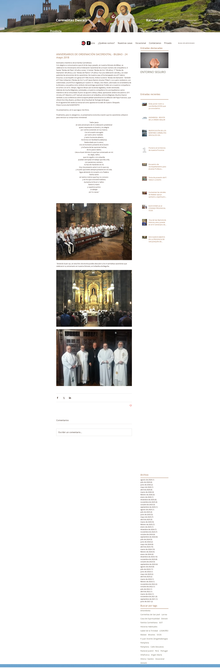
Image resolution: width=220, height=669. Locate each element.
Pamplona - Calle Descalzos (152, 647)
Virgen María (156, 655)
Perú (157, 651)
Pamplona (144, 642)
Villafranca (144, 655)
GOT (161, 622)
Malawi (143, 634)
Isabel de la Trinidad (149, 630)
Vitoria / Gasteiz (147, 659)
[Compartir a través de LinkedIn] (70, 398)
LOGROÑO (163, 630)
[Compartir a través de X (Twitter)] (64, 398)
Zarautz (143, 663)
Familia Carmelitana (148, 622)
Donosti (164, 618)
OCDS (159, 634)
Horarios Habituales (148, 626)
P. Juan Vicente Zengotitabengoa (154, 639)
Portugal (164, 651)
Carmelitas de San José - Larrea (153, 614)
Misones (151, 634)
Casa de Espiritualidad (150, 618)
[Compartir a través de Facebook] (57, 398)
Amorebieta (145, 610)
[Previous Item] (144, 60)
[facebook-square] (89, 43)
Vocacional (159, 659)
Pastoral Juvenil (147, 651)
